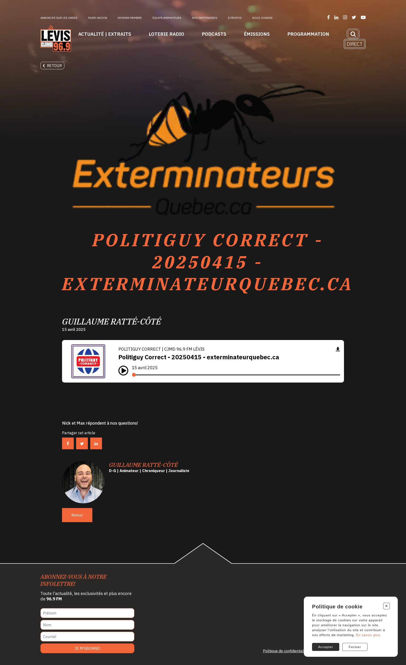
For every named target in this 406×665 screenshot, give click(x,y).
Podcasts (214, 34)
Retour (54, 65)
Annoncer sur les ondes (59, 18)
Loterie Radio (166, 34)
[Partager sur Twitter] (82, 443)
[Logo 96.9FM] (55, 38)
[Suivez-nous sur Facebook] (328, 17)
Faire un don (97, 18)
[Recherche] (353, 34)
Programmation (308, 34)
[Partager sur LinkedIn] (96, 443)
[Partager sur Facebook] (68, 443)
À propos (235, 18)
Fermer (355, 647)
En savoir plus (368, 635)
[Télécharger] (338, 349)
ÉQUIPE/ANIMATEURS (166, 18)
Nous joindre (262, 18)
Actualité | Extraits (104, 34)
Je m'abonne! (87, 648)
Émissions (257, 34)
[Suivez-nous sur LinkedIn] (336, 17)
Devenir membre (130, 18)
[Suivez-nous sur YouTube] (363, 17)
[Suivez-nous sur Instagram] (345, 17)
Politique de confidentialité (285, 651)
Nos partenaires (204, 18)
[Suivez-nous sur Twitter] (354, 17)
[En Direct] (355, 44)
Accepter (325, 647)
